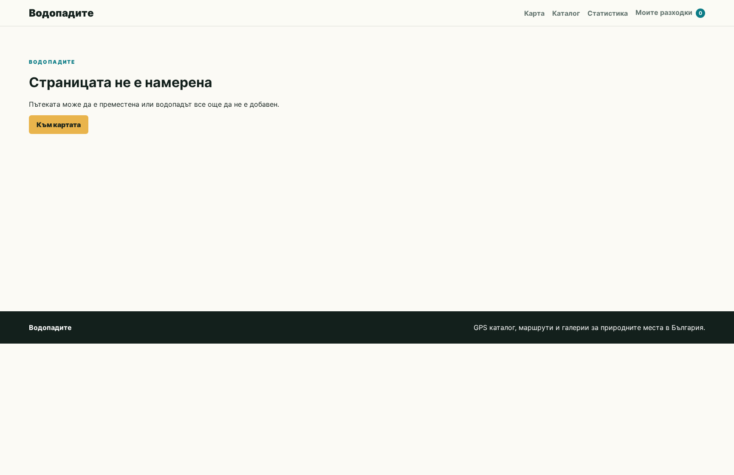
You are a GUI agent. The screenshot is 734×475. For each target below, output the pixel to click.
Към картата (59, 124)
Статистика (607, 13)
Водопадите (61, 13)
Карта (534, 13)
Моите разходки (668, 12)
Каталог (566, 13)
